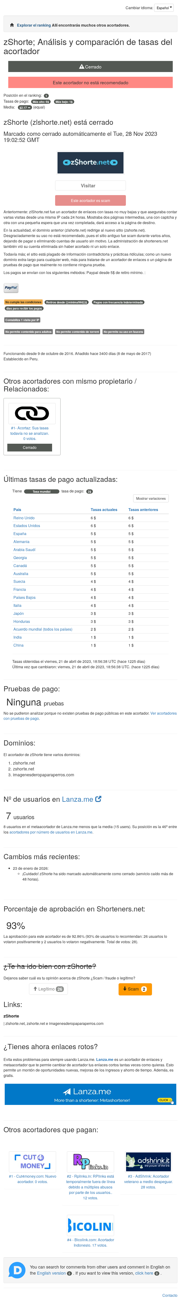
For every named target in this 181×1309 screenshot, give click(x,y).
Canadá (20, 565)
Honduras (21, 621)
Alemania (21, 541)
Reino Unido (24, 517)
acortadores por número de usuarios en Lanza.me (50, 832)
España (19, 533)
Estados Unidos (26, 525)
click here (146, 1273)
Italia (17, 605)
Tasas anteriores (143, 509)
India (17, 637)
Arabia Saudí (24, 549)
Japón (18, 613)
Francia (19, 589)
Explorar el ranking (34, 25)
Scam (136, 989)
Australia (20, 573)
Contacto (169, 1295)
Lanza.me (78, 799)
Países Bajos (24, 597)
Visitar (88, 185)
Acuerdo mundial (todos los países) (42, 629)
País (17, 509)
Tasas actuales (104, 509)
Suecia (19, 581)
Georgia (20, 557)
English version (53, 1273)
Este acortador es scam (90, 200)
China (18, 645)
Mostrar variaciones (151, 498)
